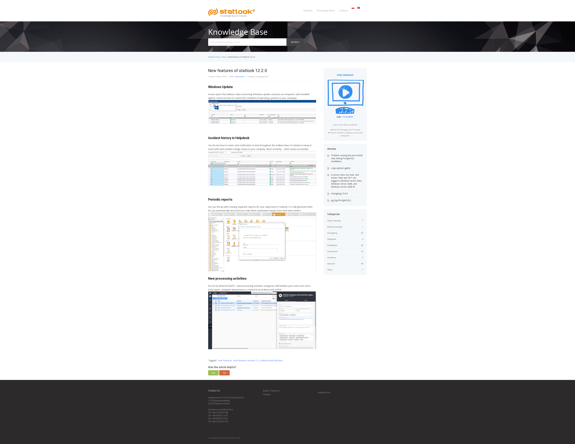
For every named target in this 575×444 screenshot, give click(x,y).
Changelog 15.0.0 (339, 193)
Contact (343, 10)
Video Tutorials (334, 220)
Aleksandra (240, 76)
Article (224, 57)
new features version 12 (245, 360)
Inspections (332, 251)
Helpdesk (331, 239)
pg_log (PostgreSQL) (341, 200)
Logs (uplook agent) (341, 168)
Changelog (332, 233)
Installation (332, 245)
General (331, 263)
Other (330, 269)
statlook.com (324, 392)
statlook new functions (271, 360)
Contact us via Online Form (220, 409)
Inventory (331, 257)
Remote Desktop (334, 226)
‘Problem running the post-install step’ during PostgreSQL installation (346, 158)
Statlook (308, 10)
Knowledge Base (326, 10)
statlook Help (214, 57)
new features (225, 360)
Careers (267, 394)
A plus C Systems (271, 391)
